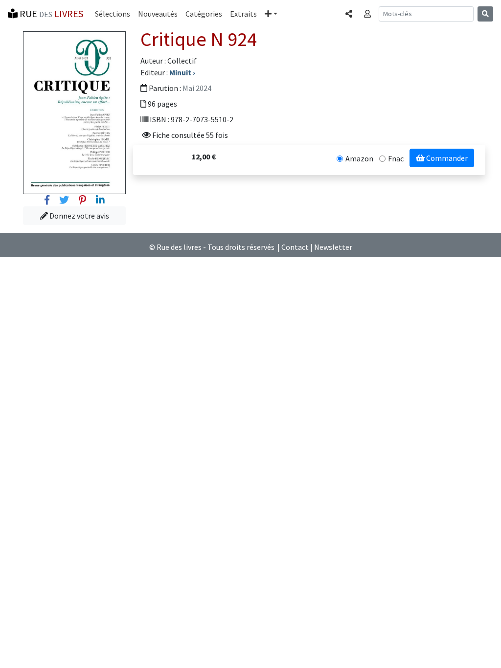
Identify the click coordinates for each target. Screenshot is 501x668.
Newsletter (333, 247)
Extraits (243, 14)
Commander (446, 158)
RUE (50, 13)
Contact (295, 247)
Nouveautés (158, 14)
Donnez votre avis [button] (78, 216)
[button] (271, 13)
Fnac (396, 158)
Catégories (203, 14)
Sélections (112, 14)
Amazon (359, 158)
